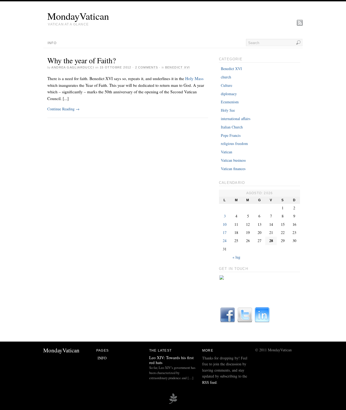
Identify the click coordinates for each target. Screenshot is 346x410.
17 (225, 232)
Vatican (226, 151)
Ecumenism (230, 101)
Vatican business (233, 160)
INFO (52, 43)
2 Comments (146, 67)
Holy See (228, 110)
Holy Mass (194, 78)
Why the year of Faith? (81, 60)
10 (225, 224)
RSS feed (209, 382)
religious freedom (234, 143)
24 (225, 240)
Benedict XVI (177, 67)
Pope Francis (231, 135)
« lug (236, 257)
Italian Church (232, 127)
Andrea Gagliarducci (72, 67)
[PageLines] (173, 403)
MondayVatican (78, 16)
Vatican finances (233, 168)
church (226, 77)
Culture (226, 85)
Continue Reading (63, 108)
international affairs (235, 118)
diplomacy (229, 93)
